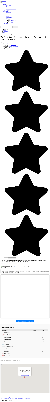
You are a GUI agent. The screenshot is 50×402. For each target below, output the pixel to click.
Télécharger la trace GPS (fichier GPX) (25, 321)
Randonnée (13, 45)
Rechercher (3, 25)
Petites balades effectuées (13, 46)
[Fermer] (29, 368)
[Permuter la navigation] (1, 2)
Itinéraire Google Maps (25, 375)
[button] (24, 377)
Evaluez (2, 258)
